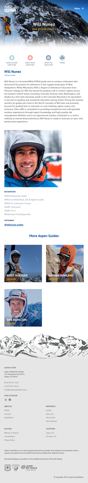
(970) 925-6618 (12, 386)
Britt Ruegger (17, 275)
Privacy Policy (9, 440)
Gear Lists (50, 414)
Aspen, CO (50, 433)
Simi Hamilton (17, 320)
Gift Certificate (51, 421)
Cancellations (9, 436)
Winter (6, 410)
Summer (7, 414)
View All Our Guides (43, 29)
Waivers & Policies (11, 433)
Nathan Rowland (60, 275)
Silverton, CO (51, 436)
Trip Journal (50, 417)
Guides (48, 410)
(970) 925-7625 (13, 382)
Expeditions (9, 417)
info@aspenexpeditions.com (15, 390)
